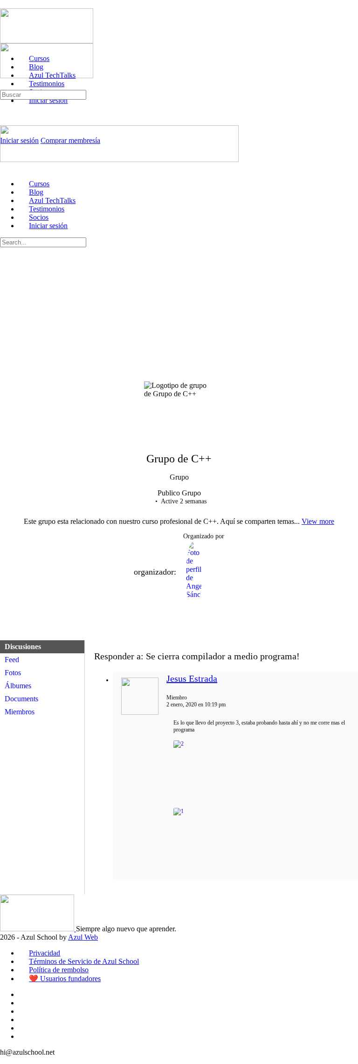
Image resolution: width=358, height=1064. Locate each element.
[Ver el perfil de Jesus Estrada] (139, 713)
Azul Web (83, 937)
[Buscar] (5, 85)
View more (318, 521)
